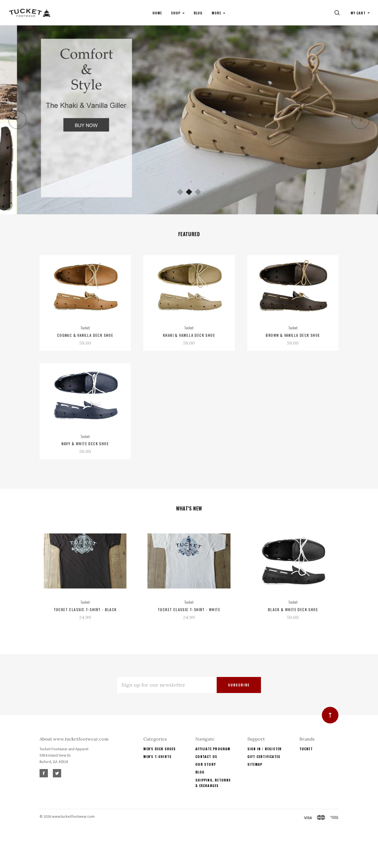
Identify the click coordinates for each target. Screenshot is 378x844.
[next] (360, 120)
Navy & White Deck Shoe (85, 443)
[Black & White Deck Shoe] (293, 560)
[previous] (17, 120)
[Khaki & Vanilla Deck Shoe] (188, 286)
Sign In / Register (264, 748)
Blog (199, 772)
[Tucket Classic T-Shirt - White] (188, 560)
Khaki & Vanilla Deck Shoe (189, 335)
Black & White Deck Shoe (293, 609)
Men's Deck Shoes (159, 748)
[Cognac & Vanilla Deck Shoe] (85, 286)
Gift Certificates (263, 756)
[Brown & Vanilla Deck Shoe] (293, 286)
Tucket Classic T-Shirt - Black (85, 609)
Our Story (205, 764)
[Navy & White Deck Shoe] (85, 395)
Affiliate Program (212, 748)
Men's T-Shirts (157, 756)
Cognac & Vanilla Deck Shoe (85, 335)
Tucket (306, 748)
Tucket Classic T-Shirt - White (189, 609)
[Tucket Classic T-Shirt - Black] (85, 560)
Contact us (206, 756)
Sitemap (254, 764)
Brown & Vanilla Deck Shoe (293, 335)
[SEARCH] (338, 13)
